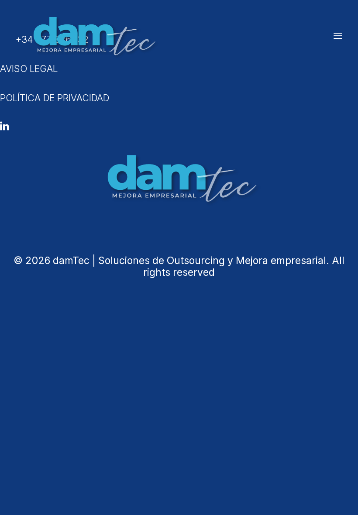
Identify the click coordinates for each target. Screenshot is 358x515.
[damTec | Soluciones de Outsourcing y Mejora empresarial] (92, 36)
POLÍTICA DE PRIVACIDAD (54, 98)
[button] (338, 36)
